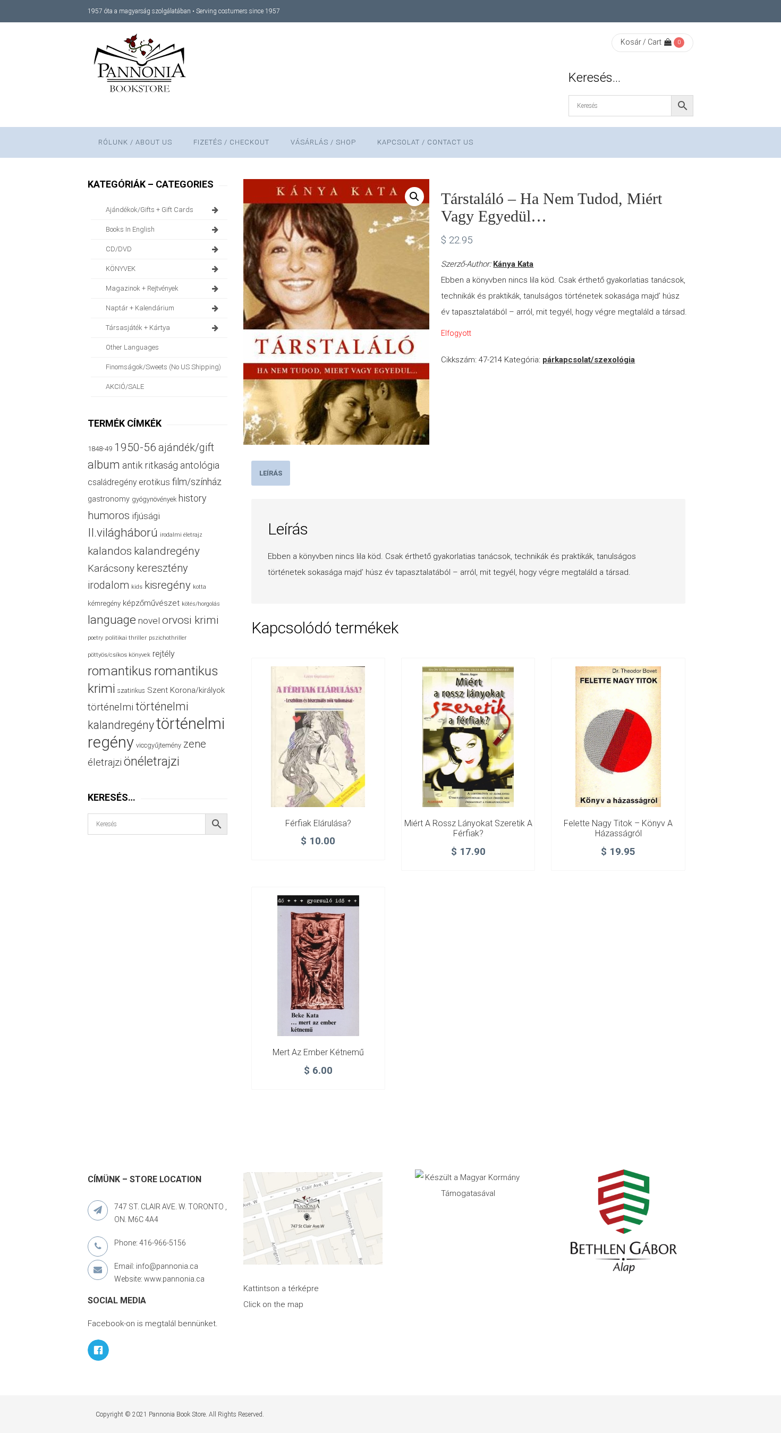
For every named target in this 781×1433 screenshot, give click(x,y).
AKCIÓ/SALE (125, 387)
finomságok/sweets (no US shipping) (163, 367)
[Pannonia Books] (141, 65)
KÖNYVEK (120, 269)
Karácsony (111, 568)
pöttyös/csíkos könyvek (119, 654)
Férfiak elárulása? (318, 823)
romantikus (120, 671)
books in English (130, 229)
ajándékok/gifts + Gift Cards (149, 210)
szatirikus (131, 690)
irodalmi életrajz (181, 534)
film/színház (197, 481)
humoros (109, 515)
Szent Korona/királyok (186, 690)
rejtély (163, 654)
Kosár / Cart (641, 42)
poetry (95, 637)
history (192, 498)
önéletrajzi (152, 761)
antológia (199, 465)
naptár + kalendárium (140, 308)
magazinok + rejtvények (142, 288)
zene (194, 743)
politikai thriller (126, 637)
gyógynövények (154, 499)
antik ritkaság (150, 465)
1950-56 (135, 447)
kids (136, 586)
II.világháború (123, 532)
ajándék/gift (186, 448)
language (112, 620)
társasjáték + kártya (138, 328)
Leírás (270, 473)
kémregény (104, 603)
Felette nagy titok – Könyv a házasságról (618, 828)
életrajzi (105, 762)
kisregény (168, 585)
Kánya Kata (513, 264)
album (104, 464)
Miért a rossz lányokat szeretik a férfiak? (468, 828)
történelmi (110, 707)
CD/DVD (119, 249)
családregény (112, 482)
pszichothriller (167, 637)
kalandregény (167, 551)
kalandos (110, 551)
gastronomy (109, 499)
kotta (199, 586)
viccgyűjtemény (158, 745)
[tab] (270, 473)
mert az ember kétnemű (318, 1052)
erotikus (154, 482)
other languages (132, 347)
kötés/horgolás (201, 603)
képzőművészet (151, 603)
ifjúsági (146, 516)
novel (149, 620)
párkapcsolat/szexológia (588, 359)
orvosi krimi (190, 620)
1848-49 (100, 449)
